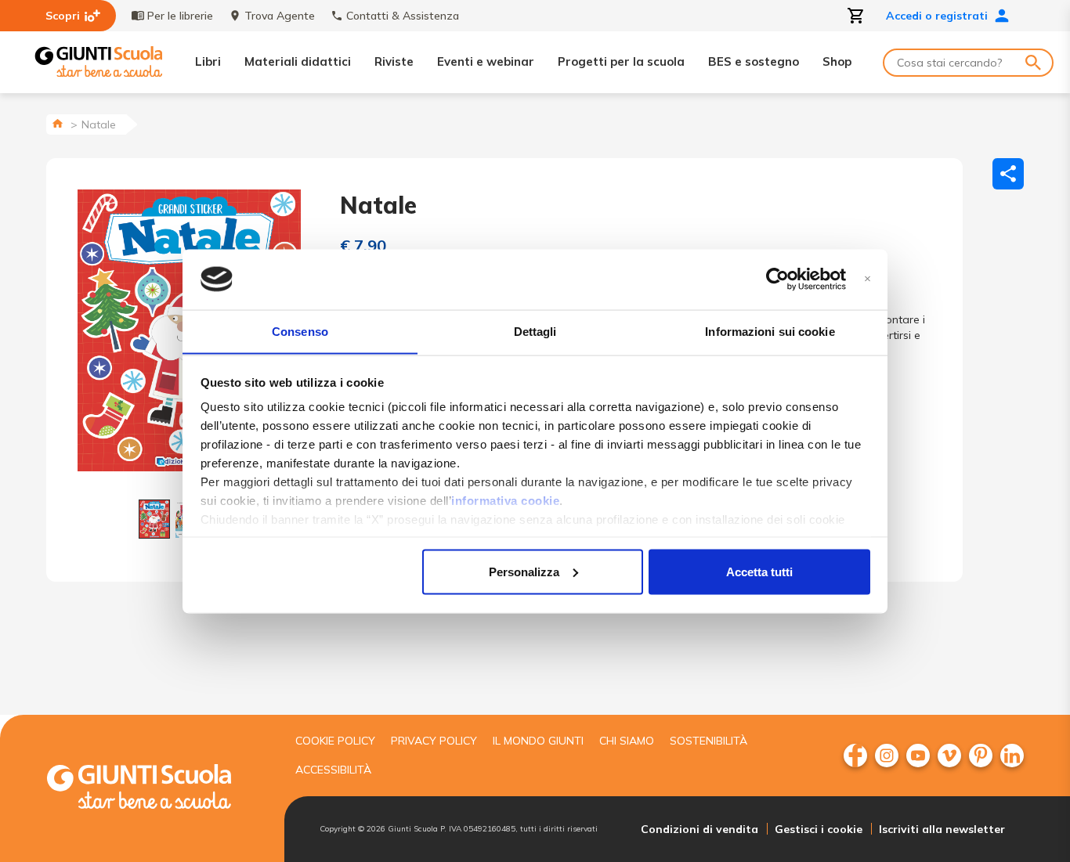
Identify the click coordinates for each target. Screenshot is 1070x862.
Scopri (62, 16)
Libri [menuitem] (208, 61)
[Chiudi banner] (867, 279)
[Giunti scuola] (155, 788)
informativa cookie (505, 500)
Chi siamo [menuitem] (626, 741)
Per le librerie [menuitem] (180, 15)
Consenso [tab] (300, 330)
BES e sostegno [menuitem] (753, 61)
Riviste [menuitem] (394, 61)
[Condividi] (1008, 173)
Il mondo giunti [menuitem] (538, 741)
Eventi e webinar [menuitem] (485, 61)
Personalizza (524, 571)
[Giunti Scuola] (99, 62)
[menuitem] (855, 755)
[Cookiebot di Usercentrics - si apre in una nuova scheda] (777, 279)
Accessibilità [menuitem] (333, 770)
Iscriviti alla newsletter (942, 829)
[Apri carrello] (856, 15)
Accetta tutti (759, 571)
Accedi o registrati (937, 16)
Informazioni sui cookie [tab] (769, 330)
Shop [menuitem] (836, 61)
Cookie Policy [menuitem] (335, 741)
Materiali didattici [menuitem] (297, 61)
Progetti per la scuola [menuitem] (621, 61)
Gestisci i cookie (818, 829)
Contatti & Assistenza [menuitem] (402, 15)
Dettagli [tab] (535, 330)
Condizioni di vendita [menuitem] (699, 829)
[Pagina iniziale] (58, 123)
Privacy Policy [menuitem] (434, 741)
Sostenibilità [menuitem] (708, 741)
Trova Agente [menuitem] (279, 15)
